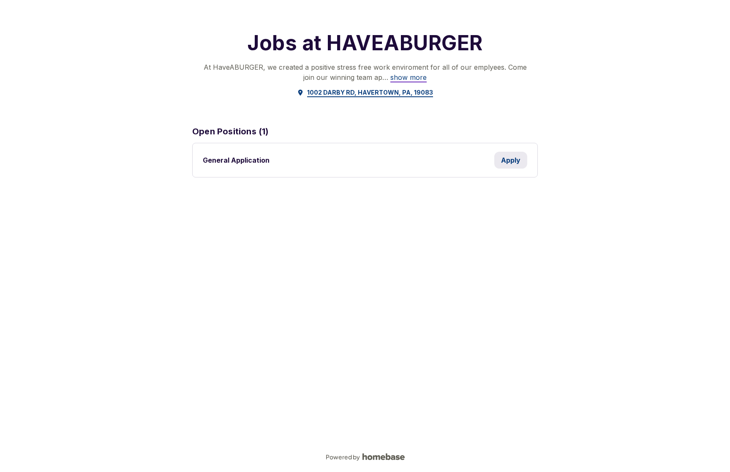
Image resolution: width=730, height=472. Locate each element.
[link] (408, 77)
